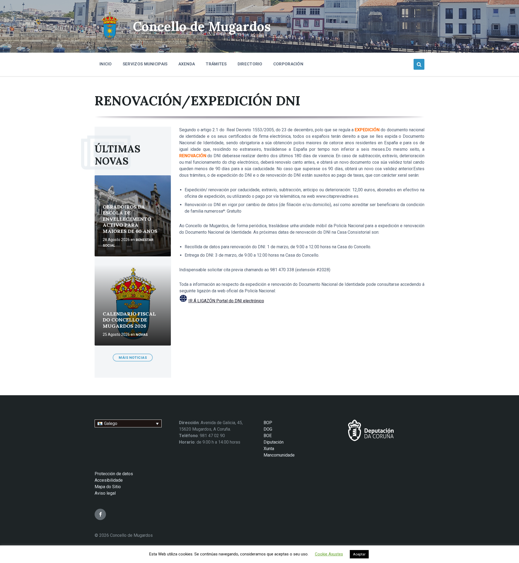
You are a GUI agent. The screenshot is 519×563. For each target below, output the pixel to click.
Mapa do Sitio (108, 486)
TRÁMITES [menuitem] (216, 64)
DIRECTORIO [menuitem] (250, 64)
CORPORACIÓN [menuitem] (288, 64)
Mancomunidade (279, 455)
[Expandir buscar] (419, 64)
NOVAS (142, 335)
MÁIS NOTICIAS (133, 358)
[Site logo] (110, 39)
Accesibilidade (109, 480)
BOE (268, 435)
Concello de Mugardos (202, 26)
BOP (268, 422)
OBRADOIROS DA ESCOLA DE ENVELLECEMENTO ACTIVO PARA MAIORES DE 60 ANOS (130, 219)
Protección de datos (114, 473)
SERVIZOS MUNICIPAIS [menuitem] (145, 64)
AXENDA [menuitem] (186, 64)
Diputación (274, 442)
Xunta (269, 448)
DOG (268, 429)
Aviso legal (105, 493)
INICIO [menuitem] (105, 64)
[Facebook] (100, 514)
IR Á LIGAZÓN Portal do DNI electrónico (226, 300)
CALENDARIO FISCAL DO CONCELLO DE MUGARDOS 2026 (129, 320)
